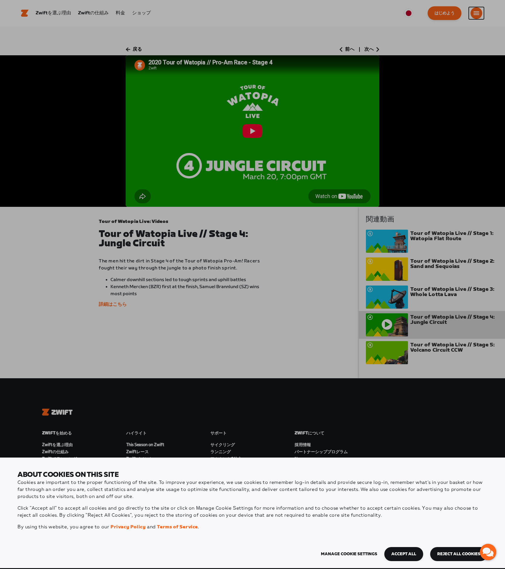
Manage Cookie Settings (349, 554)
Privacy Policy (128, 527)
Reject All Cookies (458, 554)
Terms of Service (177, 527)
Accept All (403, 554)
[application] (488, 552)
